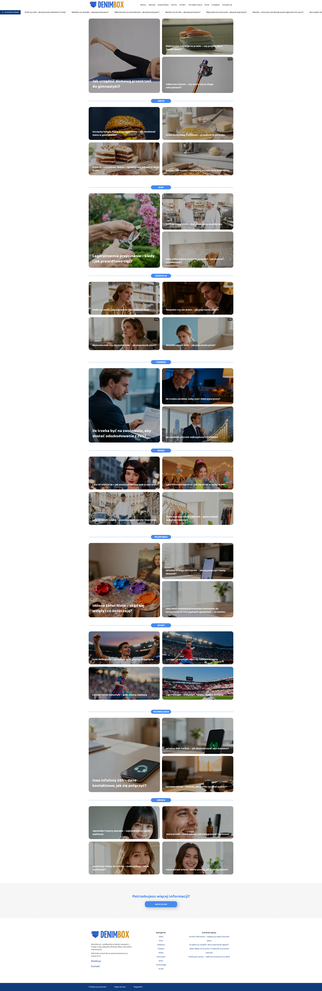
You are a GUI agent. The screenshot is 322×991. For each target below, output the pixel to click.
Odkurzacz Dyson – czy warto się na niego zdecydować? (189, 86)
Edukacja (227, 5)
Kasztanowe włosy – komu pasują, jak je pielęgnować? (197, 869)
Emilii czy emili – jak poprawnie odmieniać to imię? (121, 309)
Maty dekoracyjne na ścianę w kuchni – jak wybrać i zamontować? (195, 260)
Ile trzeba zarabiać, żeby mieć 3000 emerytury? (193, 399)
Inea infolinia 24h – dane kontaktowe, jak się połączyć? (119, 783)
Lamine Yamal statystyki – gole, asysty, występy (119, 694)
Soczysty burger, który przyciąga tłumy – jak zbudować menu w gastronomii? (123, 133)
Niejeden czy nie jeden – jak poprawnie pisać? (192, 309)
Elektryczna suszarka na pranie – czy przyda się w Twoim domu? (194, 47)
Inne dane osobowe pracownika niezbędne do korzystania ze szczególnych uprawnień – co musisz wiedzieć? (195, 610)
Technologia (195, 5)
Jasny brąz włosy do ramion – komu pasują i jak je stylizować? (120, 868)
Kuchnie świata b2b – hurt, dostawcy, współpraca (194, 224)
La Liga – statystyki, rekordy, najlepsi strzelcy (192, 659)
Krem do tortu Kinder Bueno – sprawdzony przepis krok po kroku (125, 169)
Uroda (152, 5)
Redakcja (96, 961)
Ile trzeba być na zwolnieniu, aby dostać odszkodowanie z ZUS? (121, 433)
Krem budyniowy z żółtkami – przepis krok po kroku (195, 135)
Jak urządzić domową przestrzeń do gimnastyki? (249, 12)
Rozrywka (163, 5)
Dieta (174, 5)
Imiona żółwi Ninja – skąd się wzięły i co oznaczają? (118, 608)
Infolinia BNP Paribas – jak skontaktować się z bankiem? (197, 748)
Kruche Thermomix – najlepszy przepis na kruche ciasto (198, 170)
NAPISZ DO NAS (161, 904)
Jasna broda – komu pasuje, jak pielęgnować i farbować (197, 834)
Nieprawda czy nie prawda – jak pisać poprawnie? (146, 12)
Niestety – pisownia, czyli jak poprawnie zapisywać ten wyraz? (197, 12)
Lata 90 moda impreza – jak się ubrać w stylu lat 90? (195, 484)
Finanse (216, 5)
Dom (207, 5)
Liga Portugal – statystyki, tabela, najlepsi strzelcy (194, 694)
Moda (143, 5)
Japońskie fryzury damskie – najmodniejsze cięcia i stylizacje (121, 832)
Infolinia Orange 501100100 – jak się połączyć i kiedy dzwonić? (196, 572)
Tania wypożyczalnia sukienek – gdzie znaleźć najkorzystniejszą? (192, 518)
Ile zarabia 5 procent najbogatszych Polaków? (192, 437)
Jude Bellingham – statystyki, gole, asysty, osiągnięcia (122, 659)
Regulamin (138, 986)
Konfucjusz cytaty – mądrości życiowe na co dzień (209, 956)
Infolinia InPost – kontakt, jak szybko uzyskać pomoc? (196, 786)
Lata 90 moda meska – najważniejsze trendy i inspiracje (124, 520)
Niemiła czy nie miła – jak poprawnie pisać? (102, 12)
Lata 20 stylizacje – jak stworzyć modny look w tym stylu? (125, 484)
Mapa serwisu (120, 986)
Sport (182, 5)
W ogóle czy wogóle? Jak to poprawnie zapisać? (209, 944)
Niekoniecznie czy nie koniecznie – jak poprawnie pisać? (56, 12)
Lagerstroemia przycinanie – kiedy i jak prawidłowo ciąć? (123, 259)
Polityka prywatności (97, 986)
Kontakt (95, 966)
